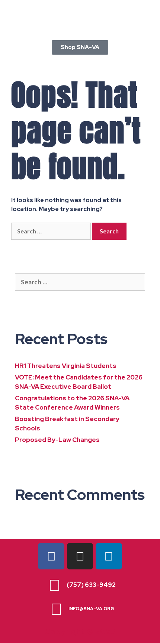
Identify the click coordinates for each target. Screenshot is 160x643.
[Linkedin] (109, 556)
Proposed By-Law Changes (57, 440)
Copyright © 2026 (80, 632)
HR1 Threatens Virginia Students (65, 366)
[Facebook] (51, 556)
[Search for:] (51, 231)
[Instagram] (80, 556)
